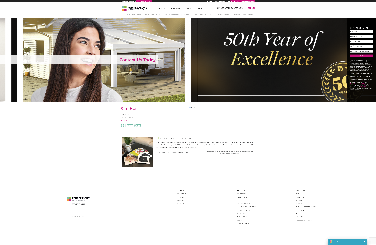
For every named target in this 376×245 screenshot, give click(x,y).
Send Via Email (164, 153)
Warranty (300, 200)
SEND (361, 56)
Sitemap (83, 216)
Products (241, 190)
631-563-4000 (353, 75)
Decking (251, 15)
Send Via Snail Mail (180, 153)
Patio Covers (223, 15)
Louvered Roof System (246, 207)
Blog (200, 8)
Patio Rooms (137, 15)
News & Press (301, 203)
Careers (299, 216)
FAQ (297, 194)
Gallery (180, 203)
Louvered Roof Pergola (172, 15)
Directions (124, 120)
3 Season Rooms (200, 15)
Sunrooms (126, 15)
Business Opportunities (306, 207)
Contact (189, 8)
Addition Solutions (152, 15)
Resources (300, 190)
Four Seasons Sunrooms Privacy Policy (360, 83)
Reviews (180, 200)
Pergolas (212, 15)
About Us (162, 8)
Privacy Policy (75, 216)
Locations (175, 8)
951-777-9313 (131, 125)
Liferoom (188, 15)
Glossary (300, 210)
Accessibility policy (304, 220)
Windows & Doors (238, 15)
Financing (300, 197)
